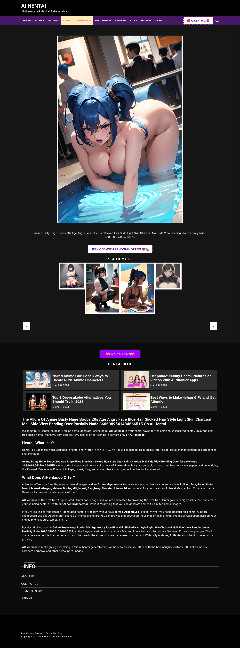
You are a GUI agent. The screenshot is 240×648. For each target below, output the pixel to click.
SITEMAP (26, 598)
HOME (27, 20)
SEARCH (146, 20)
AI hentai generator (109, 484)
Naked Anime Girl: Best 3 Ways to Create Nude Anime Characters (80, 378)
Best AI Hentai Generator (32, 633)
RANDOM (120, 20)
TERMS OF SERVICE (33, 591)
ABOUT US (28, 576)
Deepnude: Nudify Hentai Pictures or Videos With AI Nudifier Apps (180, 378)
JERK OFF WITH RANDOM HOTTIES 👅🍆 (120, 249)
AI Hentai (33, 6)
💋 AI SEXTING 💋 (198, 20)
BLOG (133, 20)
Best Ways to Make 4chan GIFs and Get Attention (183, 399)
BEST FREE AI (103, 20)
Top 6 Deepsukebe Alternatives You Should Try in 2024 (81, 399)
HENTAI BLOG (120, 364)
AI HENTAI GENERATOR (77, 20)
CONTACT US (29, 583)
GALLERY (53, 20)
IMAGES (39, 20)
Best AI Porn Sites (54, 633)
